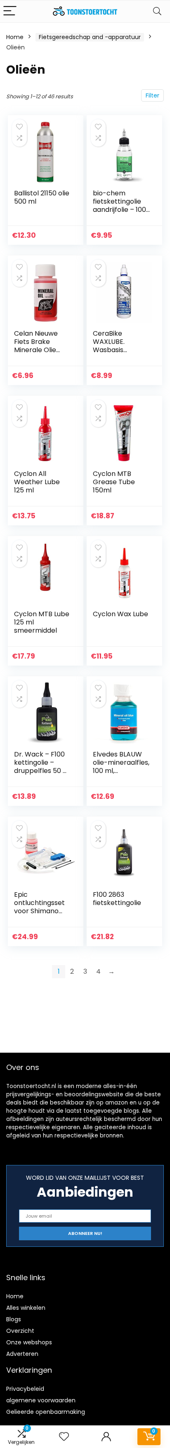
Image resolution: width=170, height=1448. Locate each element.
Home (15, 37)
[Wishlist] (64, 1437)
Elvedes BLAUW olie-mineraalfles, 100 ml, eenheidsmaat (121, 767)
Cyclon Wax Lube (120, 614)
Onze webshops (29, 1342)
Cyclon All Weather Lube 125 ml (37, 482)
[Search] (157, 11)
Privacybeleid (25, 1389)
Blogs (13, 1319)
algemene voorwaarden (41, 1400)
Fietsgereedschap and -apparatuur (90, 37)
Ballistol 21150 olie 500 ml (41, 197)
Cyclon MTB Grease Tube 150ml (114, 482)
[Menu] (10, 11)
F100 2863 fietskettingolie (117, 898)
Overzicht (20, 1331)
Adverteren (22, 1354)
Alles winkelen (25, 1308)
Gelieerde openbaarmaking (45, 1412)
